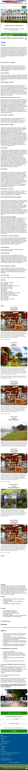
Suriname (5, 33)
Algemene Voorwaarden (5, 741)
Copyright (2, 748)
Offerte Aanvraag (4, 736)
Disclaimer (3, 749)
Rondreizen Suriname (14, 33)
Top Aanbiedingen (4, 743)
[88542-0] (26, 38)
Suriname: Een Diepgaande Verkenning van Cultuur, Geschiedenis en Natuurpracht (10, 753)
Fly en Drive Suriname (5, 758)
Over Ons (2, 739)
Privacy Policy (3, 751)
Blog (2, 744)
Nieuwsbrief (3, 738)
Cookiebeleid (3, 746)
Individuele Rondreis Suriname (6, 759)
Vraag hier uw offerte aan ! (14, 713)
